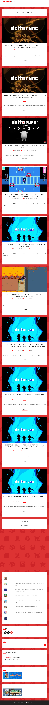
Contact (24, 702)
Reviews (34, 4)
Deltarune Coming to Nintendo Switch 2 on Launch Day (24, 146)
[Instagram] (8, 632)
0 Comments (32, 49)
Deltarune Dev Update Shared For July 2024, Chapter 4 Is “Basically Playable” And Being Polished (24, 446)
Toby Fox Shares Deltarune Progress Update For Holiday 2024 (24, 245)
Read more (24, 60)
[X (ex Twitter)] (5, 632)
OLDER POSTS (24, 522)
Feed (12, 702)
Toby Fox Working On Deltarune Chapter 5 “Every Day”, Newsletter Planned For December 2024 (24, 346)
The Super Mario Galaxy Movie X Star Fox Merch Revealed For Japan (29, 618)
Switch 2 (14, 4)
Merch (25, 4)
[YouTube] (11, 632)
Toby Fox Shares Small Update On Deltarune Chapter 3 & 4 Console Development (24, 195)
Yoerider (25, 49)
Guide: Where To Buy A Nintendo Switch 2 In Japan (26, 606)
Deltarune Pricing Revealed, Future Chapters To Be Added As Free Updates (24, 96)
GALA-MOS (25, 450)
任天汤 (28, 702)
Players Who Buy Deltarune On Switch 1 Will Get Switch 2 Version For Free (24, 46)
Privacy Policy (17, 702)
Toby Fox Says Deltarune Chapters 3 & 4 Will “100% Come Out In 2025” (24, 295)
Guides (29, 4)
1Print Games (34, 702)
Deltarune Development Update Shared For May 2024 (24, 497)
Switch (9, 4)
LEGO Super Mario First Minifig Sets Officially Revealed (26, 595)
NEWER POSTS (24, 526)
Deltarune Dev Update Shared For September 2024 (24, 395)
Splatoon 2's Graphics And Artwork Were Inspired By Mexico (28, 578)
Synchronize (25, 150)
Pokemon (20, 4)
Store (39, 4)
